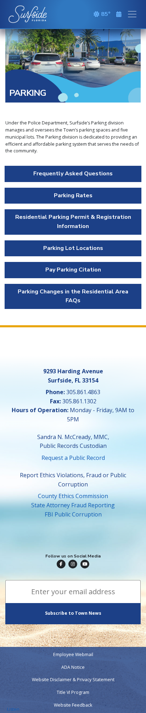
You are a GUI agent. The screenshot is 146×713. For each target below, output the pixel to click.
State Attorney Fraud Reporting (73, 505)
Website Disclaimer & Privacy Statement (73, 680)
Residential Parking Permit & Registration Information (73, 221)
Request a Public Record (73, 458)
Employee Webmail (73, 654)
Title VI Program (73, 692)
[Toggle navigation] (132, 14)
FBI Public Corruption (73, 514)
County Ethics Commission (73, 496)
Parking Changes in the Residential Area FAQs (73, 296)
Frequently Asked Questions (73, 173)
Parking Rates (73, 195)
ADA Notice (73, 667)
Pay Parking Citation (73, 270)
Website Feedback (73, 705)
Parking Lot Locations (73, 248)
